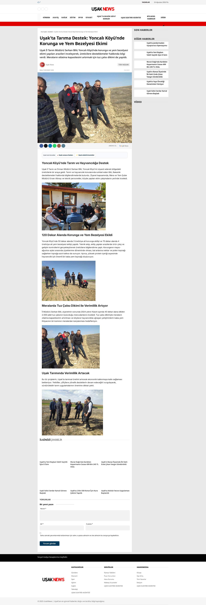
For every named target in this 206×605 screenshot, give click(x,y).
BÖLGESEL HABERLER (189, 88)
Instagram (193, 143)
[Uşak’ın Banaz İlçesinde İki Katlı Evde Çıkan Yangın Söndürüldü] (115, 451)
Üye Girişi (185, 34)
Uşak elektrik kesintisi (85, 155)
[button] (39, 18)
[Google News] (123, 145)
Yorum (43, 509)
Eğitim (73, 583)
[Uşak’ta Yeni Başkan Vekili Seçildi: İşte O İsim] (54, 451)
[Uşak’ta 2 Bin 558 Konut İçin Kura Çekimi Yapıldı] (84, 480)
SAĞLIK (184, 62)
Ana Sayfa (185, 12)
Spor (73, 579)
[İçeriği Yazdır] (63, 146)
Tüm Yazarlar (141, 579)
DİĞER (183, 92)
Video (184, 21)
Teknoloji (74, 589)
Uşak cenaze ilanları (65, 155)
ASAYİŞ (183, 58)
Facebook (194, 137)
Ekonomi (74, 576)
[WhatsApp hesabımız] (46, 9)
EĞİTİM (184, 66)
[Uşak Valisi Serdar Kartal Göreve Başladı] (54, 480)
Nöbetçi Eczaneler (189, 101)
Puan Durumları (110, 576)
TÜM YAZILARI (124, 65)
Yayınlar (184, 43)
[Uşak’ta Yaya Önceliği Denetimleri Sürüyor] (139, 87)
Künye (139, 573)
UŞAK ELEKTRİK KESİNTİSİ (191, 83)
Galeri (184, 16)
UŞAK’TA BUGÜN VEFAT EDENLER (193, 79)
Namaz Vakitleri (187, 110)
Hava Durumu (187, 105)
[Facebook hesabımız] (39, 9)
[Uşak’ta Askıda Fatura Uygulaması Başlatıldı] (115, 480)
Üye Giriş (140, 576)
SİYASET (184, 75)
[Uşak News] (103, 11)
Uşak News (50, 65)
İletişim (139, 583)
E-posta (89, 524)
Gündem (127, 70)
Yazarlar (185, 25)
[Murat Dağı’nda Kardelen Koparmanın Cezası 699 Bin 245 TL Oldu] (84, 451)
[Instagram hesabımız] (42, 9)
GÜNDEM (184, 53)
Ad (41, 524)
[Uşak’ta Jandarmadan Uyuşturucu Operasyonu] (139, 48)
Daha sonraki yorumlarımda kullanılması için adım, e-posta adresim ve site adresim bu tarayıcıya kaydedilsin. (79, 535)
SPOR (183, 71)
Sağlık (73, 586)
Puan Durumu (187, 114)
